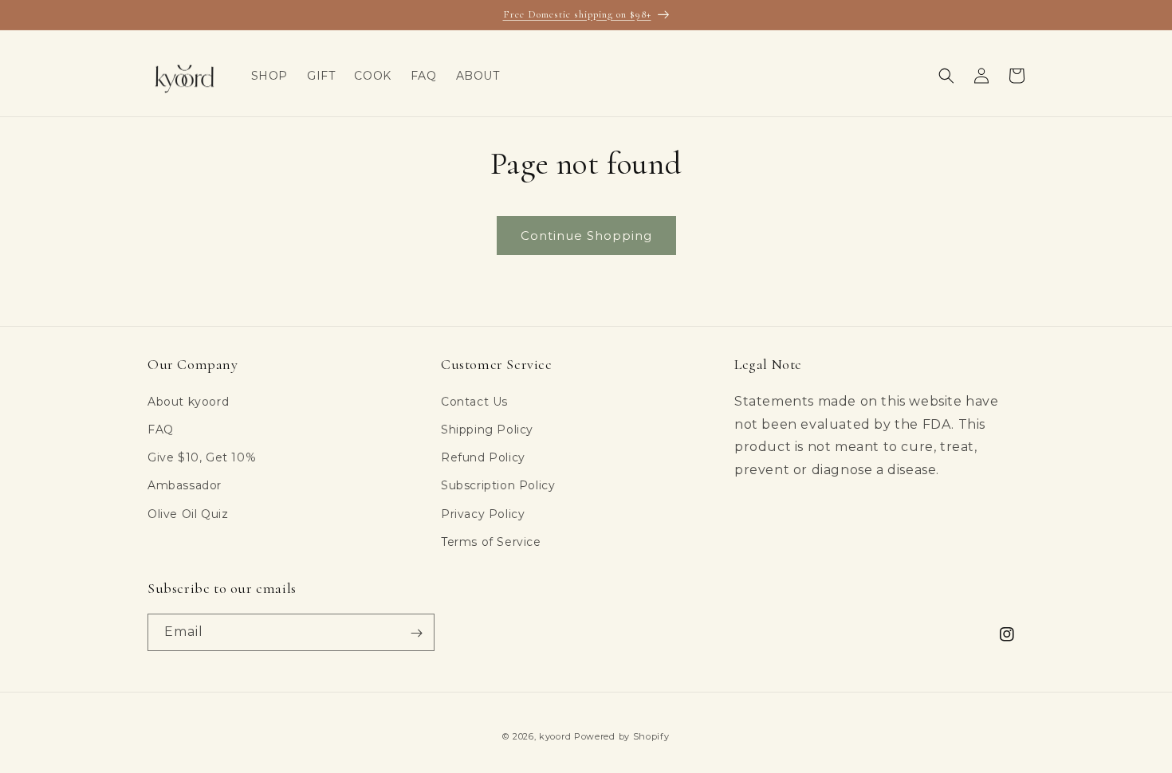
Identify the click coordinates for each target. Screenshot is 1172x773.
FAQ (160, 429)
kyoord (555, 736)
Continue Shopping (586, 235)
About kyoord (188, 401)
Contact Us (474, 401)
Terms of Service (491, 541)
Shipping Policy (487, 429)
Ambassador (184, 485)
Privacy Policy (483, 513)
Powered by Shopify (622, 736)
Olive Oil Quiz (187, 513)
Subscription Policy (498, 485)
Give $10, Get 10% (201, 456)
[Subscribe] (416, 633)
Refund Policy (483, 456)
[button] (946, 75)
